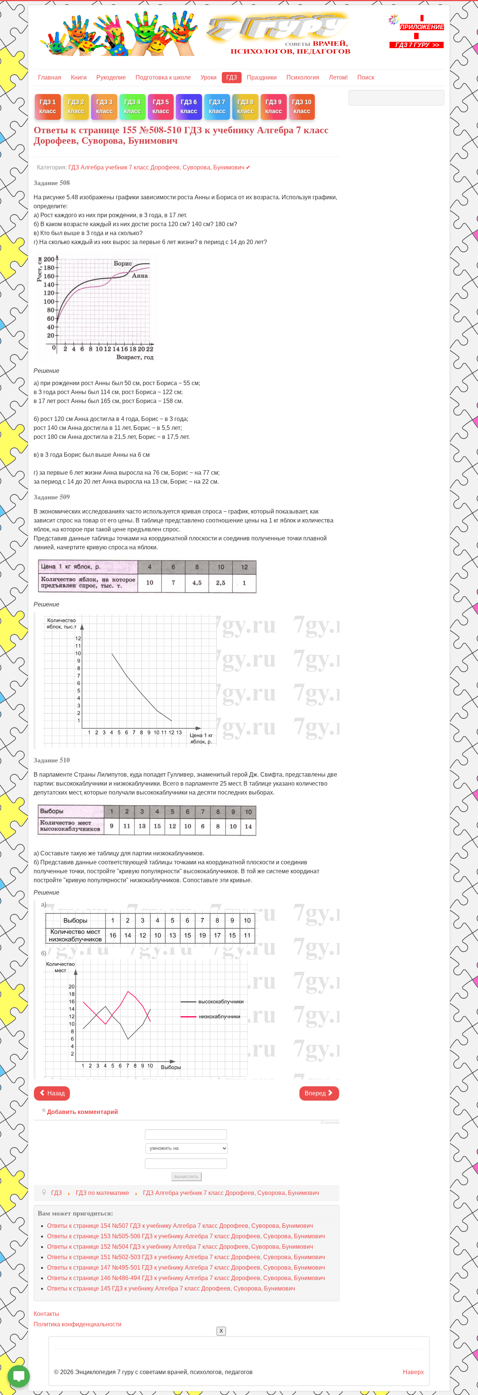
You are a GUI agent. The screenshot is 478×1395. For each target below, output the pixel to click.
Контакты (46, 1314)
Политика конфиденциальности (77, 1324)
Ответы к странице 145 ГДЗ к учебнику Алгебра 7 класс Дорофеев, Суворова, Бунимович (171, 1288)
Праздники (262, 77)
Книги (79, 77)
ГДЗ (231, 77)
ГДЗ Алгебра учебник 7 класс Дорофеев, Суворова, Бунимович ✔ (159, 167)
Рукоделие (111, 77)
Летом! (338, 77)
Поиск (365, 77)
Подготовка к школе (163, 77)
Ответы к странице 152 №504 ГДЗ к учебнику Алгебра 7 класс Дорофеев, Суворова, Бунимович (180, 1246)
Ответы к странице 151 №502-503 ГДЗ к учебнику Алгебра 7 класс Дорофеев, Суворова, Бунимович (186, 1257)
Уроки (209, 77)
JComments (329, 1122)
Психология (302, 77)
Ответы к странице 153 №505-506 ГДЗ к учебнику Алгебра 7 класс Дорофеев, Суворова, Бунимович (186, 1236)
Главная (49, 77)
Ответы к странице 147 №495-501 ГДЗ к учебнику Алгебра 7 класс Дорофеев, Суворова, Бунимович (186, 1267)
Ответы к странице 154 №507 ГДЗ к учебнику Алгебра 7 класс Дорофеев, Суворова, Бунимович (180, 1226)
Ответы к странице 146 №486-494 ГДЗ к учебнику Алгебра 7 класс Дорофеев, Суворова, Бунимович (186, 1278)
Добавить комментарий (82, 1112)
